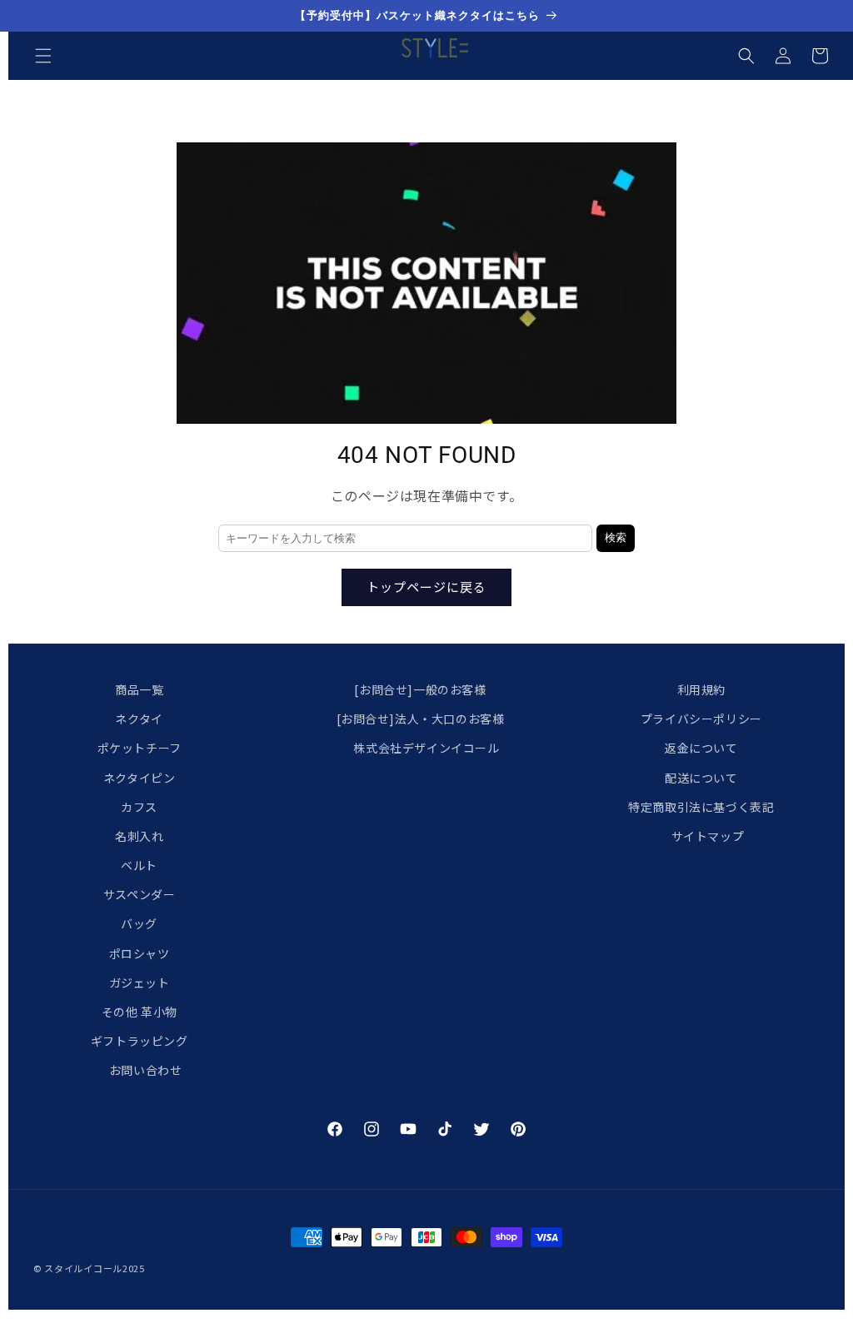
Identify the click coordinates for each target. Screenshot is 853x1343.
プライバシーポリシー (701, 718)
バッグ (139, 923)
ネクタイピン (139, 777)
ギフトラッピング (139, 1040)
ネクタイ (138, 718)
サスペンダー (139, 894)
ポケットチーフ (139, 747)
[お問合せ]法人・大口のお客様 (421, 718)
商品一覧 (139, 689)
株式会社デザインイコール (426, 747)
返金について (701, 747)
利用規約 (701, 689)
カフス (139, 806)
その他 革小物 (139, 1011)
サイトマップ (708, 836)
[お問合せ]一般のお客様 (420, 689)
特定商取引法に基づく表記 (701, 806)
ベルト (139, 865)
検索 (615, 537)
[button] (43, 55)
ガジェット (139, 982)
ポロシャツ (139, 953)
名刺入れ (139, 836)
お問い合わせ (145, 1070)
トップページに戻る (426, 586)
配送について (701, 777)
